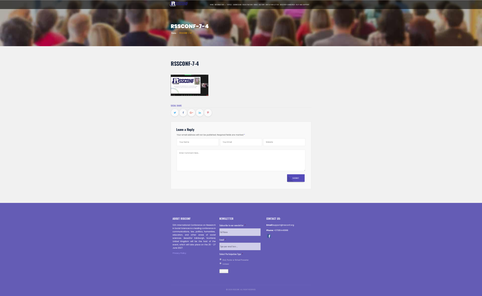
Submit (223, 271)
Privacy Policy (179, 253)
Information (219, 5)
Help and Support (303, 5)
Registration (248, 5)
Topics (229, 5)
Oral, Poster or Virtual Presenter (236, 259)
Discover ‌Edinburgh (287, 5)
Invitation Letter (272, 5)
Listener (226, 263)
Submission (237, 5)
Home (212, 5)
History (262, 5)
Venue (256, 5)
